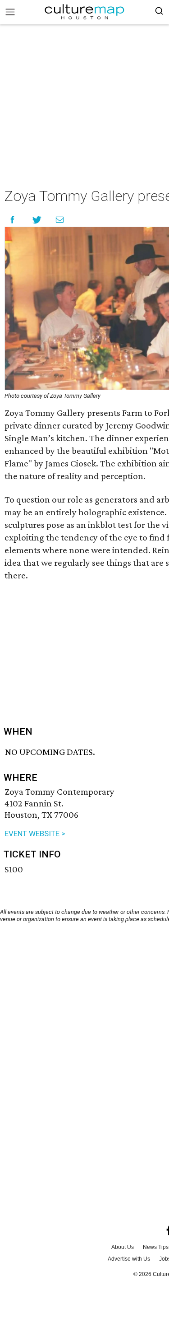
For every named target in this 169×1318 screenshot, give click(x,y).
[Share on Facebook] (12, 220)
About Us (122, 1247)
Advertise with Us (129, 1259)
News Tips (156, 1247)
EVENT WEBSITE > (35, 833)
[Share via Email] (59, 219)
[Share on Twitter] (37, 220)
